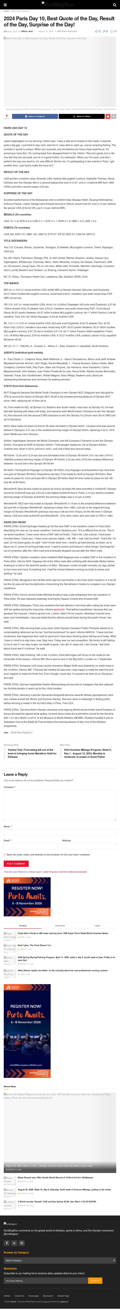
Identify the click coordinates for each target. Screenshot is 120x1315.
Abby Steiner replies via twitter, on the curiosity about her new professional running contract (63, 970)
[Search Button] (114, 4)
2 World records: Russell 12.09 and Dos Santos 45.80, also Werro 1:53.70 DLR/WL (57, 1201)
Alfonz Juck (27, 31)
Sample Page (63, 1295)
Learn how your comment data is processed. (65, 871)
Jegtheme (64, 1301)
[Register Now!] (27, 896)
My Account (48, 1295)
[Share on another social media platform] (113, 116)
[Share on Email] (107, 116)
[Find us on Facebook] (7, 1243)
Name (8, 826)
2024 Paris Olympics (20, 11)
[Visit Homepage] (60, 5)
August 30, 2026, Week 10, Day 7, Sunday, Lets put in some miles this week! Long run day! (49, 1165)
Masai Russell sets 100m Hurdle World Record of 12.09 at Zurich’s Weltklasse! (55, 1177)
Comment (10, 787)
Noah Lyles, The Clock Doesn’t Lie (34, 945)
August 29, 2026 (15, 1169)
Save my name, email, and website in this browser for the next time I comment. (48, 854)
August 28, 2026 (26, 1205)
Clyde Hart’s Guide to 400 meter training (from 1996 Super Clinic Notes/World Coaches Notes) (63, 933)
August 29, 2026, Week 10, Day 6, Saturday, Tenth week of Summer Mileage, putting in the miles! (64, 1189)
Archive (7, 1295)
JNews (13, 1301)
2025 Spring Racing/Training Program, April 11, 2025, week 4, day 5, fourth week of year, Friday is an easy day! (66, 958)
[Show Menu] (5, 4)
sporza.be (59, 609)
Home (6, 11)
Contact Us (19, 1295)
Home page (34, 1295)
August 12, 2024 (45, 31)
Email (8, 840)
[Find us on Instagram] (22, 1243)
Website (66, 840)
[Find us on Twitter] (14, 1243)
